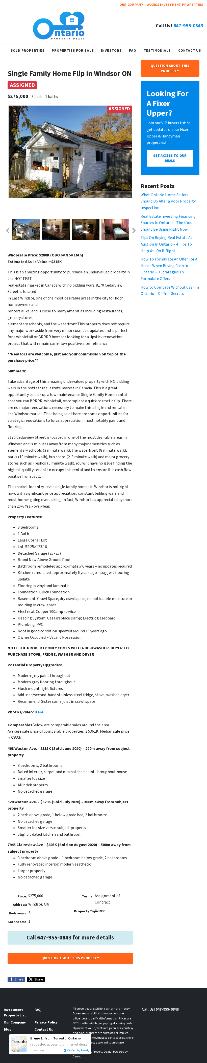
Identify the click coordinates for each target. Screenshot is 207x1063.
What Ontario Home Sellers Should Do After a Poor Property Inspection (168, 201)
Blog (7, 1029)
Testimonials (157, 50)
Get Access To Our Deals (170, 158)
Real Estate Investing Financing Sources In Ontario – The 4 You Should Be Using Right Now (168, 223)
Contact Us (189, 50)
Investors (111, 50)
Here (39, 712)
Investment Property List (15, 1012)
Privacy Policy (46, 1022)
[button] (7, 230)
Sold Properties (28, 50)
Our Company (131, 4)
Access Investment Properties (175, 4)
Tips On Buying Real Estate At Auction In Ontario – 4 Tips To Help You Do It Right (166, 244)
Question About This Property (70, 958)
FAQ (132, 50)
